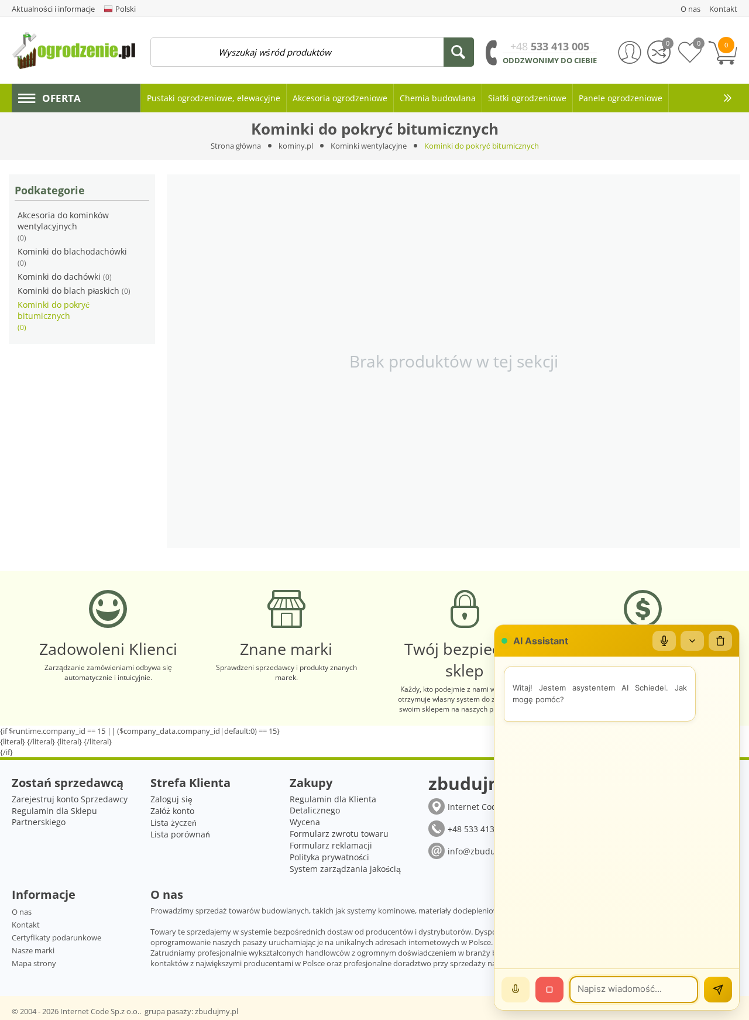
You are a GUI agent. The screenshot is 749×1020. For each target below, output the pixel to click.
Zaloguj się (171, 799)
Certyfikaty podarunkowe (56, 937)
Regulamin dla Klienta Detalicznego (333, 805)
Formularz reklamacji (331, 845)
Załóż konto (172, 810)
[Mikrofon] (664, 641)
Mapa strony (34, 963)
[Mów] (515, 989)
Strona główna (236, 145)
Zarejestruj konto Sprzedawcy (70, 799)
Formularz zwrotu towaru (339, 833)
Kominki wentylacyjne (369, 145)
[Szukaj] (459, 52)
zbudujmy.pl (216, 1011)
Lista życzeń (173, 822)
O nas (22, 911)
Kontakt (26, 924)
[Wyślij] (718, 989)
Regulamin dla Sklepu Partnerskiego (54, 816)
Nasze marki (33, 950)
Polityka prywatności (329, 857)
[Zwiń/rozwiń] (692, 641)
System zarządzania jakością (345, 868)
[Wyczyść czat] (720, 641)
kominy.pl (296, 145)
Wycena (305, 821)
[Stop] (549, 989)
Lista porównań (180, 834)
